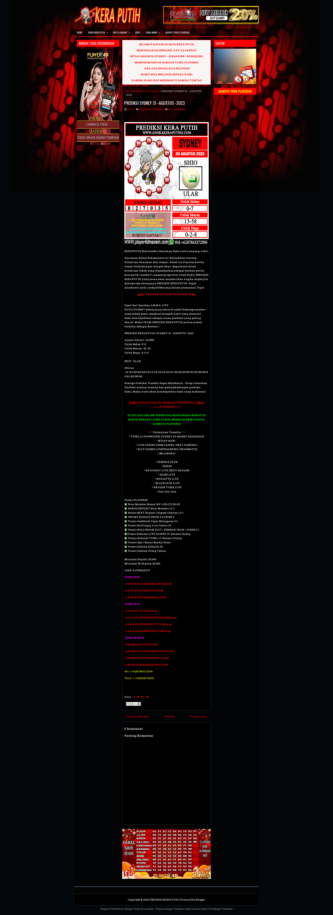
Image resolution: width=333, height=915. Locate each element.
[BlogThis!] (132, 704)
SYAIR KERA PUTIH (98, 32)
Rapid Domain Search (196, 908)
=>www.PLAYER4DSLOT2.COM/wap (148, 624)
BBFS (137, 32)
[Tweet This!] (138, 697)
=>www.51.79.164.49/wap (140, 610)
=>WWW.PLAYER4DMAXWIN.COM (148, 583)
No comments (177, 109)
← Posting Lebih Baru (136, 716)
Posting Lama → (200, 716)
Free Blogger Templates (220, 908)
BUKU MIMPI (153, 32)
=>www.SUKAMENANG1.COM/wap (147, 631)
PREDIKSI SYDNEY (147, 91)
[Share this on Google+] (142, 697)
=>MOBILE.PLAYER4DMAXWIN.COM (149, 651)
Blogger (200, 899)
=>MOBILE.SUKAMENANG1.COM (146, 664)
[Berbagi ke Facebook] (139, 704)
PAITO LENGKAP (121, 32)
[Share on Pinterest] (147, 697)
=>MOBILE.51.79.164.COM (140, 644)
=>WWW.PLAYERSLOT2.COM (143, 590)
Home (79, 32)
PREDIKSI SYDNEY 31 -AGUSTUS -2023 (154, 103)
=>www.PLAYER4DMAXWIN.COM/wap (150, 617)
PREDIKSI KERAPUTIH (164, 899)
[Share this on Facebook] (134, 697)
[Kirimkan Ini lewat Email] (128, 704)
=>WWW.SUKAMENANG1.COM (145, 597)
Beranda (170, 716)
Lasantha (149, 908)
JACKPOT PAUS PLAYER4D (177, 32)
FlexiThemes (117, 908)
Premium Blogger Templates (170, 908)
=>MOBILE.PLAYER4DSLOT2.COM (146, 658)
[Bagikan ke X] (135, 704)
